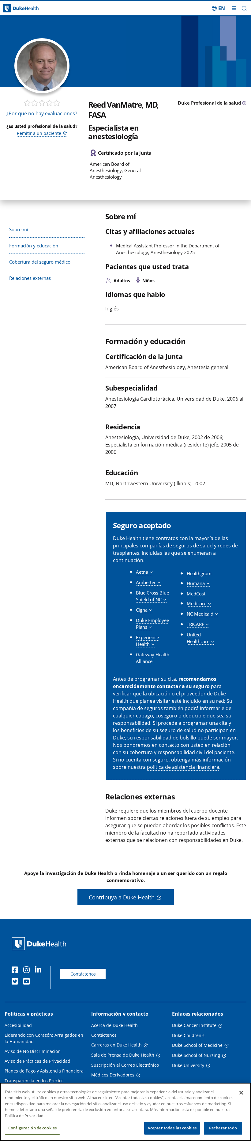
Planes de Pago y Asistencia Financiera (44, 1071)
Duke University (188, 1065)
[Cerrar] (241, 1092)
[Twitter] (16, 982)
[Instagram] (27, 970)
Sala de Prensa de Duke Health (122, 1055)
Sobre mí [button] (18, 229)
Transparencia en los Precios (34, 1081)
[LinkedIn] (39, 970)
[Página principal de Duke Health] (31, 8)
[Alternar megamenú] (234, 8)
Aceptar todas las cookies (172, 1128)
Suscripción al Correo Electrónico (125, 1065)
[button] (218, 8)
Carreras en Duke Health (116, 1045)
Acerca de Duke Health (114, 1025)
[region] (125, 1112)
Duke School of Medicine (197, 1045)
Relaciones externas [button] (30, 278)
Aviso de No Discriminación (33, 1051)
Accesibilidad (18, 1025)
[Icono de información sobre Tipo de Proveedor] (244, 103)
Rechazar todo (223, 1128)
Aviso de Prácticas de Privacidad (37, 1061)
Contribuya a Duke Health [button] (122, 897)
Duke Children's (188, 1035)
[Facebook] (16, 970)
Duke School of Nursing (196, 1055)
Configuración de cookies (32, 1128)
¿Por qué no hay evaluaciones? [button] (41, 113)
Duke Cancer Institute (194, 1025)
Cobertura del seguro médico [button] (39, 262)
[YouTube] (27, 982)
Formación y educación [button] (33, 246)
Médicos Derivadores (112, 1075)
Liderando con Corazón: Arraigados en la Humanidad (44, 1038)
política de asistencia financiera (183, 767)
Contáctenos (83, 974)
